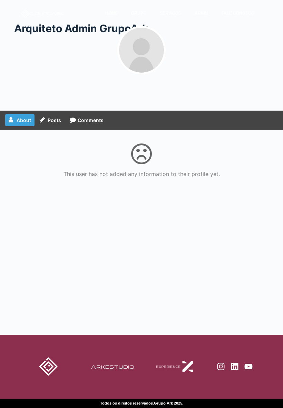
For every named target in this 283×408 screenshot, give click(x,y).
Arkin (201, 13)
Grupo (138, 13)
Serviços (170, 13)
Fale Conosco (238, 13)
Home (111, 13)
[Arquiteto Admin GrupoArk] (141, 50)
